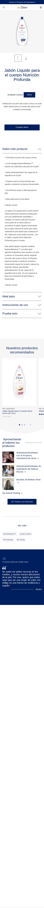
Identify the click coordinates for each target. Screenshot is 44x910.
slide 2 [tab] (22, 424)
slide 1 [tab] (19, 424)
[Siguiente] (31, 424)
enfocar (3, 17)
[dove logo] (22, 7)
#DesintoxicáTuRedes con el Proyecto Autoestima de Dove (27, 455)
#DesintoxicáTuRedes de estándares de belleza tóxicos (28, 469)
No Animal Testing (11, 493)
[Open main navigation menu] (41, 8)
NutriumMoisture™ (9, 534)
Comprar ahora (22, 127)
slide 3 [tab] (24, 424)
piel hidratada (8, 540)
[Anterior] (13, 424)
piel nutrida (21, 540)
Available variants (15, 95)
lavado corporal (25, 534)
